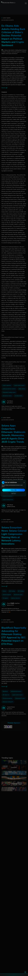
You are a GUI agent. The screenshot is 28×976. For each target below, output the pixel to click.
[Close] (24, 482)
